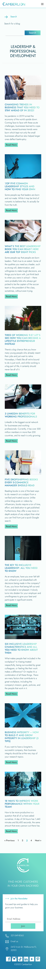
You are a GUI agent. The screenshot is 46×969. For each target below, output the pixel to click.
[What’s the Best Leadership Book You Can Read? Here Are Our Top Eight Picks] (23, 240)
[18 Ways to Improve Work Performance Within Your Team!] (23, 795)
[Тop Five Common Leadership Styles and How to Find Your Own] (23, 177)
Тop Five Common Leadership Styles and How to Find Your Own (20, 186)
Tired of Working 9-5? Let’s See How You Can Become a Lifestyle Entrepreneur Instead (23, 339)
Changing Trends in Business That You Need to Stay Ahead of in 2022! (22, 107)
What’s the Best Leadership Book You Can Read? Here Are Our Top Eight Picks (23, 249)
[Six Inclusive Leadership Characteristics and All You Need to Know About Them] (23, 638)
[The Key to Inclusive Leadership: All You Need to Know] (23, 559)
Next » (38, 840)
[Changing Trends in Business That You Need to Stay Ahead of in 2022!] (23, 99)
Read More (12, 144)
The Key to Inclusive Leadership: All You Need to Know (21, 568)
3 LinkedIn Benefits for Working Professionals (21, 415)
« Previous (9, 840)
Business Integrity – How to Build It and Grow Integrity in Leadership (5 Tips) (22, 737)
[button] (32, 32)
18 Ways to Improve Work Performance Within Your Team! (22, 804)
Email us (14, 941)
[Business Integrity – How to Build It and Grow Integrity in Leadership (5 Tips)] (23, 726)
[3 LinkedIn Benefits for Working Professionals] (23, 408)
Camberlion (26, 964)
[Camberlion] (13, 4)
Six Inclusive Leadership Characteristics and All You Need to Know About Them (21, 648)
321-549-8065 (17, 935)
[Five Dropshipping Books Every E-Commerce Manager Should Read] (23, 474)
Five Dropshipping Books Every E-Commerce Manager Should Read (21, 482)
